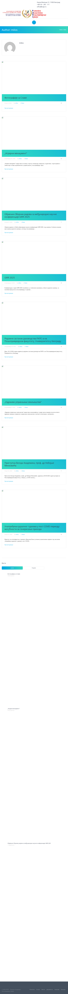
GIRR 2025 (10, 277)
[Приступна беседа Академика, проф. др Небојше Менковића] (34, 442)
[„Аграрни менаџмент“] (34, 133)
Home (60, 29)
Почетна (32, 989)
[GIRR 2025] (34, 257)
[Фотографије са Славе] (34, 77)
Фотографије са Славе (16, 97)
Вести (43, 989)
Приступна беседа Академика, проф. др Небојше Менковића (29, 464)
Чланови (56, 989)
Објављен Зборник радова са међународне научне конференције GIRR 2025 (31, 215)
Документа (49, 989)
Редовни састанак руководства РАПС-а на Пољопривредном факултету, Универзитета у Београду (33, 340)
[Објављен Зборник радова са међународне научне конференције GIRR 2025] (34, 194)
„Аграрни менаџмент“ (16, 153)
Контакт (63, 989)
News (22, 103)
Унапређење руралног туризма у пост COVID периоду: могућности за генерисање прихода (32, 527)
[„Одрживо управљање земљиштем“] (34, 382)
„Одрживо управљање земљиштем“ (23, 402)
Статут (38, 989)
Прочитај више (9, 108)
